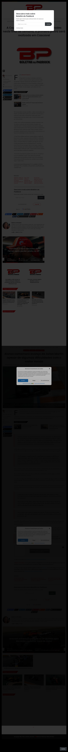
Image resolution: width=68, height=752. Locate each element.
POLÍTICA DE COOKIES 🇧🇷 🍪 (28, 383)
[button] (49, 368)
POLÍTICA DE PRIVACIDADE (39, 383)
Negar (34, 380)
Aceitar (23, 380)
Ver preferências (45, 380)
